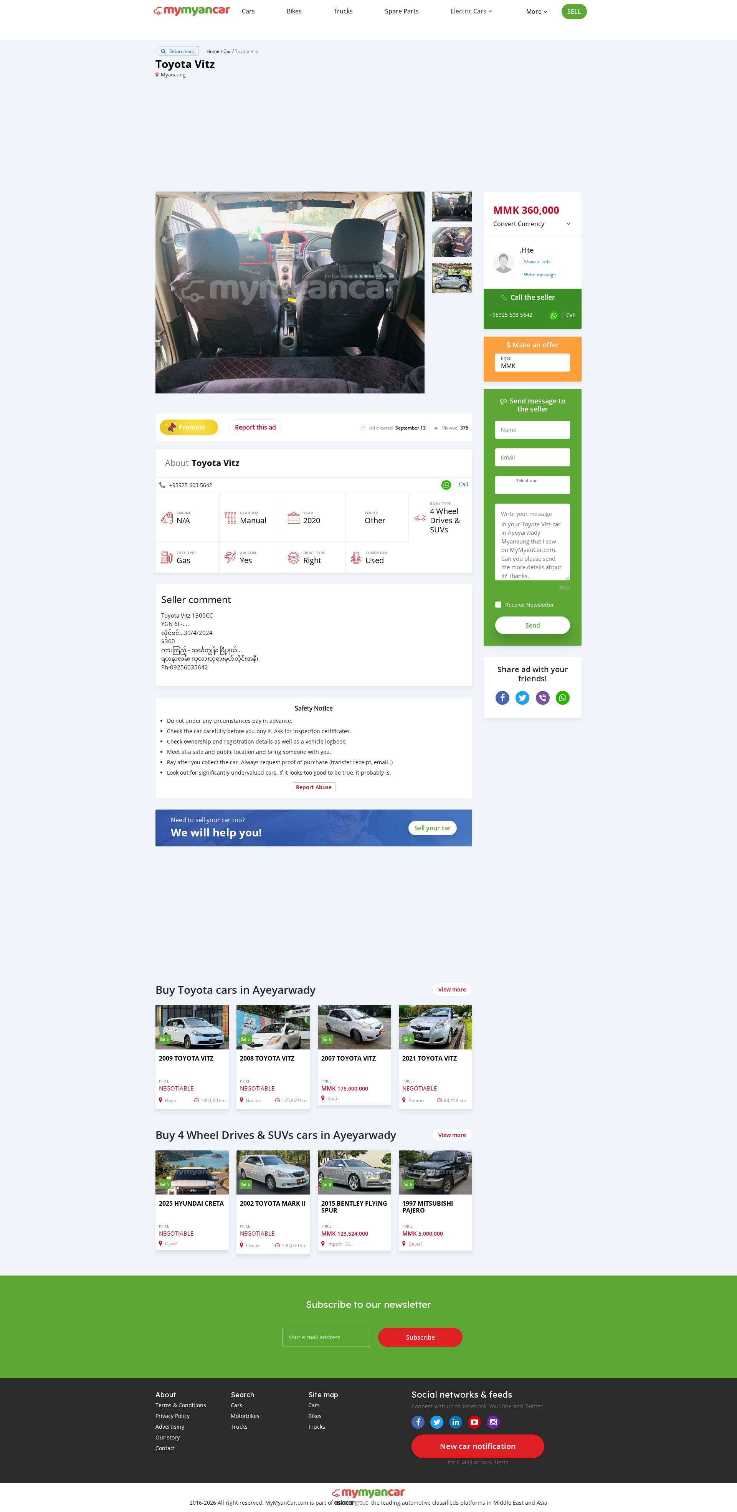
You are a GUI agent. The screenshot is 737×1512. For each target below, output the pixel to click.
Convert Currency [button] (518, 224)
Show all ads (537, 261)
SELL (574, 11)
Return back (181, 51)
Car (227, 51)
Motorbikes (245, 1415)
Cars (248, 11)
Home (213, 51)
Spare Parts (402, 11)
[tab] (532, 223)
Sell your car (433, 828)
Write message (540, 274)
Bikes (294, 11)
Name (508, 429)
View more (452, 989)
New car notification (478, 1446)
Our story (167, 1437)
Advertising (170, 1426)
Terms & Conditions (180, 1405)
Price (506, 358)
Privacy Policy (172, 1415)
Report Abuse (314, 787)
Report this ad (255, 427)
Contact (165, 1448)
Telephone (526, 480)
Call (463, 484)
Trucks (343, 11)
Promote (192, 427)
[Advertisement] (262, 138)
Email (508, 457)
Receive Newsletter (529, 604)
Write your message (526, 513)
